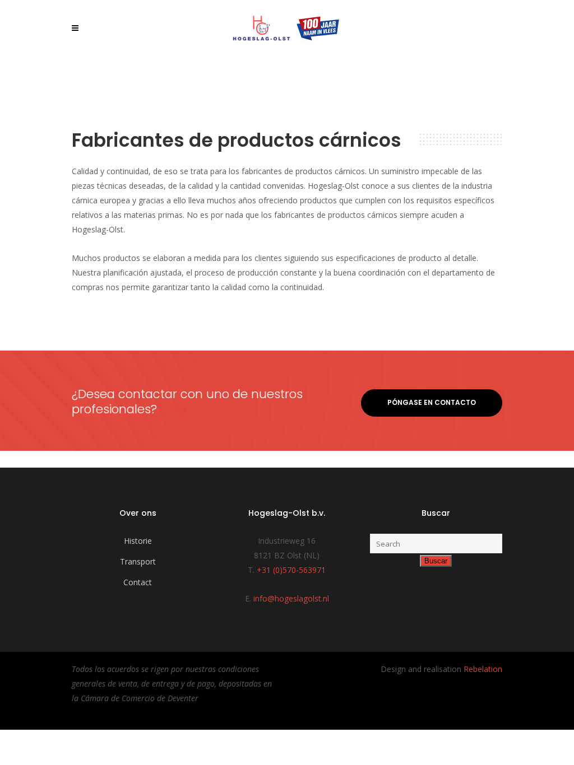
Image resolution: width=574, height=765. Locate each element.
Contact (137, 582)
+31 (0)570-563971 (291, 570)
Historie (138, 540)
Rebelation (483, 669)
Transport (138, 561)
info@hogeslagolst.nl (291, 598)
